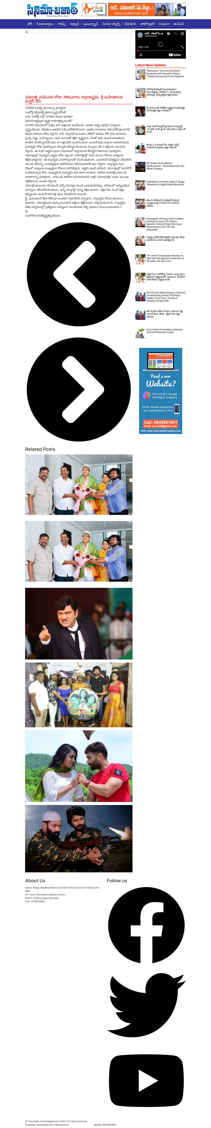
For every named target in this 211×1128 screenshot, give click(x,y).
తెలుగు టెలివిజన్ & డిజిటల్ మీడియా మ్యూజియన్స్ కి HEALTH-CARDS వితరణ (163, 203)
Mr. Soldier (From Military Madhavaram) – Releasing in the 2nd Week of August (74, 873)
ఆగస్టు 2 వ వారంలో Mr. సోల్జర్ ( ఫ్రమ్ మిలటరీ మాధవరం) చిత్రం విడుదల (62, 803)
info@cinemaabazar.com (80, 894)
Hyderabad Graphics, (81, 1124)
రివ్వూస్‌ (74, 24)
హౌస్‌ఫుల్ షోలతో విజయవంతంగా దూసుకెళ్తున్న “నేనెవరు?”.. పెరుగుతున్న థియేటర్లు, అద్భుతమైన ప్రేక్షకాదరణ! (164, 92)
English (164, 24)
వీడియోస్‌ (130, 24)
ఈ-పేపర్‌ (179, 24)
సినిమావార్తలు (45, 24)
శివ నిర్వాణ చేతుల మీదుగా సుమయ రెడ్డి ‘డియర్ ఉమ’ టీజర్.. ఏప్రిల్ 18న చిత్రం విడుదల (165, 314)
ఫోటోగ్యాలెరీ (148, 24)
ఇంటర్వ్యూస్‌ (91, 24)
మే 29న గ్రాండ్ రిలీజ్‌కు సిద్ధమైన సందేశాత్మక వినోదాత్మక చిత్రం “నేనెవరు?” (62, 661)
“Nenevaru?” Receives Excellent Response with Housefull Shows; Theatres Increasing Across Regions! (165, 73)
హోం (29, 24)
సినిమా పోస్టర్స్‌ (111, 24)
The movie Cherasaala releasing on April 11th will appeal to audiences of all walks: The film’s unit (165, 258)
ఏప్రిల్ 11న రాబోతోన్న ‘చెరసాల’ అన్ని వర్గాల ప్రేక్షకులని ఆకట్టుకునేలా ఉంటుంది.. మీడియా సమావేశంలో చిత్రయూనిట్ (166, 277)
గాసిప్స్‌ (62, 24)
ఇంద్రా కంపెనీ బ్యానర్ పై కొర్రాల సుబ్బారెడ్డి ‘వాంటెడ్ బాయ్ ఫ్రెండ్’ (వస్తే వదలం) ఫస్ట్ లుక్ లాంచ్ (71, 728)
